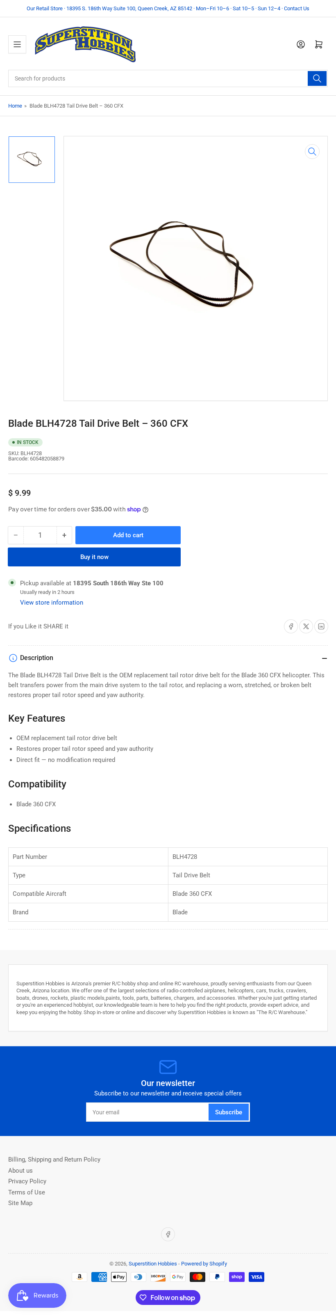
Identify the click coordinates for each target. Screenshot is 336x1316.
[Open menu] (17, 44)
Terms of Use (26, 1192)
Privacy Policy (27, 1181)
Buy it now (94, 557)
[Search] (317, 78)
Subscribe (228, 1112)
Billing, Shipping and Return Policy (54, 1159)
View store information (51, 602)
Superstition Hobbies (153, 1264)
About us (20, 1170)
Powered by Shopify (204, 1264)
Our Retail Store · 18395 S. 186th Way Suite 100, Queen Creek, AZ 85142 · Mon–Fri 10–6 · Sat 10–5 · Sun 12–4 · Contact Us (168, 8)
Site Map (20, 1203)
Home (15, 106)
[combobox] (168, 78)
